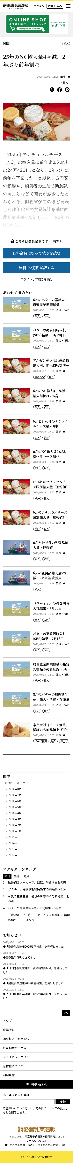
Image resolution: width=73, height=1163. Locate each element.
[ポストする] (52, 90)
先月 (26, 876)
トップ (7, 1021)
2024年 (12, 843)
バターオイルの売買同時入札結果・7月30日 (51, 606)
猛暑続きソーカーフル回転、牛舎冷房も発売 (37, 882)
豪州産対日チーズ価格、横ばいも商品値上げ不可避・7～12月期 (51, 729)
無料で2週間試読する (36, 267)
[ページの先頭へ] (66, 1013)
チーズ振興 (41, 741)
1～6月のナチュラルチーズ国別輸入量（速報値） (51, 484)
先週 (16, 876)
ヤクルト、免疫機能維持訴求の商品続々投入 (37, 889)
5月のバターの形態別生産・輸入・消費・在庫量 (51, 697)
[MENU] (68, 6)
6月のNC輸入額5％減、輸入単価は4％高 (50, 393)
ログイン (38, 6)
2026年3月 (15, 819)
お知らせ (10, 934)
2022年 (12, 855)
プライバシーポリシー (17, 1057)
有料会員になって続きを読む (36, 253)
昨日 (7, 876)
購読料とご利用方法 (16, 1039)
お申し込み (55, 6)
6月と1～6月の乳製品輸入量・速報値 (50, 545)
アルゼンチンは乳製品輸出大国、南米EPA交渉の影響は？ (51, 365)
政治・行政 (62, 310)
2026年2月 (15, 825)
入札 (46, 316)
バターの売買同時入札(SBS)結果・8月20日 (49, 332)
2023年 (12, 849)
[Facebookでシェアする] (59, 90)
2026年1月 (15, 831)
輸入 (66, 43)
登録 (63, 1102)
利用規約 (9, 1075)
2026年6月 (15, 801)
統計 (46, 407)
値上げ (64, 741)
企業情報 (9, 1030)
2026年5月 (15, 807)
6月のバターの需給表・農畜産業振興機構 (50, 302)
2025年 (12, 837)
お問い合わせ (39, 1084)
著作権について (13, 1066)
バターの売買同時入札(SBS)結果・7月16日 (49, 636)
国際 (62, 76)
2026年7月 (15, 795)
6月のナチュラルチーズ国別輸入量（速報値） (50, 515)
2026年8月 (15, 789)
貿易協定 (40, 377)
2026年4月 (15, 813)
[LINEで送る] (67, 90)
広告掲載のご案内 (14, 1048)
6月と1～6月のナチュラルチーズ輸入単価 (50, 424)
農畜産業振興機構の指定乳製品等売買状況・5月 (51, 666)
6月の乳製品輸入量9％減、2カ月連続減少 (50, 575)
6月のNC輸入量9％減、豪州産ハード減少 (50, 454)
